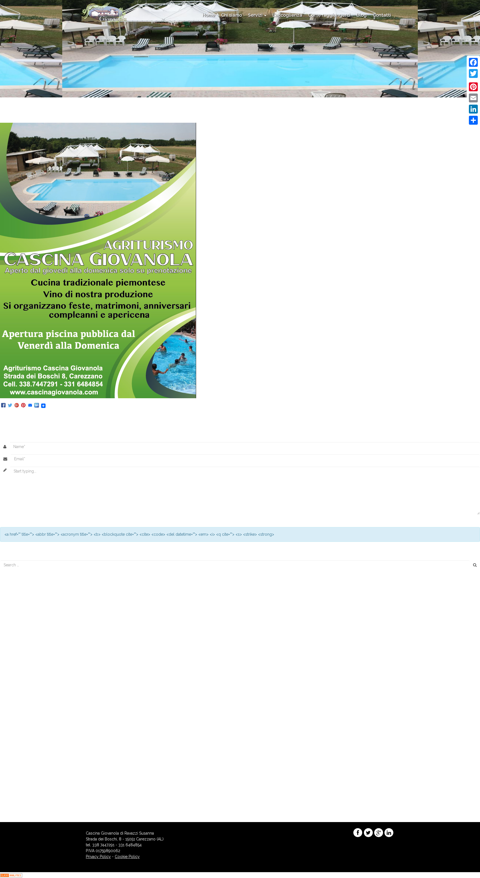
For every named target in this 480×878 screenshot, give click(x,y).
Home (208, 15)
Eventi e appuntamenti (22, 764)
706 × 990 (143, 119)
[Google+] (16, 405)
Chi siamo (231, 15)
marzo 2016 (14, 694)
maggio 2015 (14, 734)
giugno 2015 (14, 729)
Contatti (382, 15)
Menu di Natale (16, 602)
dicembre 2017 (16, 670)
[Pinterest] (23, 405)
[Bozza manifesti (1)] (98, 260)
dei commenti (19, 805)
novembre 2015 (17, 711)
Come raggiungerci (329, 15)
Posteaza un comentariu (104, 416)
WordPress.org (16, 811)
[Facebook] (3, 405)
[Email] (30, 405)
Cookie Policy (127, 856)
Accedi (9, 793)
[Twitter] (10, 405)
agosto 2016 (14, 688)
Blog (361, 15)
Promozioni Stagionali (22, 770)
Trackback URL (180, 416)
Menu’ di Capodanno (21, 596)
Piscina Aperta (169, 119)
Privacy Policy (98, 856)
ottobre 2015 (14, 717)
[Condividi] (473, 120)
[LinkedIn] (36, 405)
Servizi (256, 15)
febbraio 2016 (15, 699)
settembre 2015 (17, 723)
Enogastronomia (17, 758)
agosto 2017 (14, 676)
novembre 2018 (17, 658)
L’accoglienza (287, 15)
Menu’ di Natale (16, 620)
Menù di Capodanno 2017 (26, 614)
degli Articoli (18, 799)
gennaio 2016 (15, 705)
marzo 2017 (13, 682)
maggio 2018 (15, 664)
